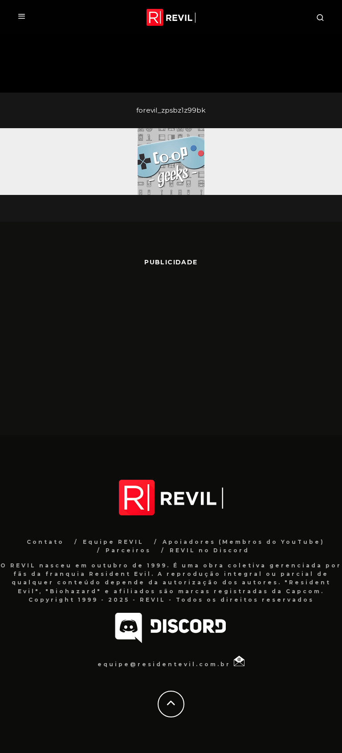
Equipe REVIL (113, 541)
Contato (45, 541)
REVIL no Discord (209, 550)
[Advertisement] (171, 346)
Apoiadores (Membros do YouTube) (244, 541)
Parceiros (128, 550)
